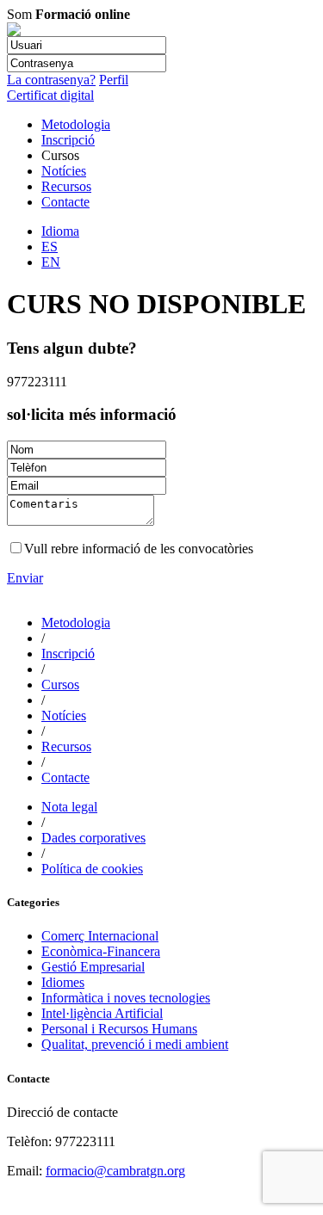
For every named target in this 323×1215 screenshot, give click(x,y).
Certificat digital (50, 95)
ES (49, 246)
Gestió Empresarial (93, 966)
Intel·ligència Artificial (102, 1013)
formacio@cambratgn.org (115, 1170)
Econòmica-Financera (100, 951)
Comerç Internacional (99, 935)
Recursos (66, 186)
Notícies (63, 170)
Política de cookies (92, 868)
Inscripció (68, 140)
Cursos (60, 684)
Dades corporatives (93, 837)
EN (50, 262)
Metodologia (75, 124)
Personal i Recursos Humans (119, 1028)
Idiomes (62, 982)
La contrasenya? (51, 79)
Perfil (113, 79)
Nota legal (69, 806)
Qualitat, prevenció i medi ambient (134, 1044)
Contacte (65, 201)
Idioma (60, 231)
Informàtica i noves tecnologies (125, 997)
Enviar (25, 577)
